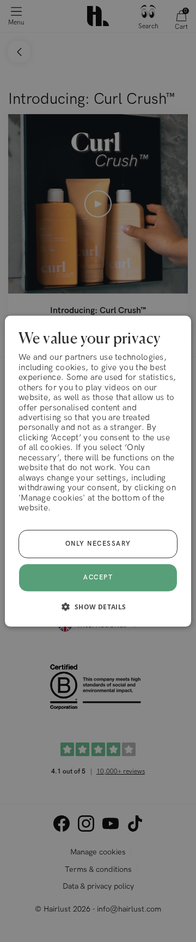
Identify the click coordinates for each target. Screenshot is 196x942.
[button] (98, 606)
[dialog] (98, 470)
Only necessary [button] (98, 544)
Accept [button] (98, 577)
